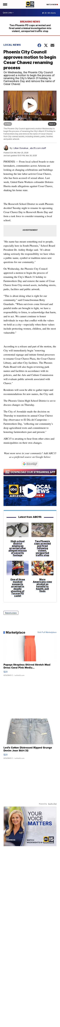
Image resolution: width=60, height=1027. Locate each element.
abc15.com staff (38, 148)
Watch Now (51, 4)
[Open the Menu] (5, 4)
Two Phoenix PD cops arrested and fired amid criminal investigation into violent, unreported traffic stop (30, 28)
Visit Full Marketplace (47, 632)
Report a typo (11, 613)
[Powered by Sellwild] (52, 804)
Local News (12, 44)
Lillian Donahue (20, 148)
